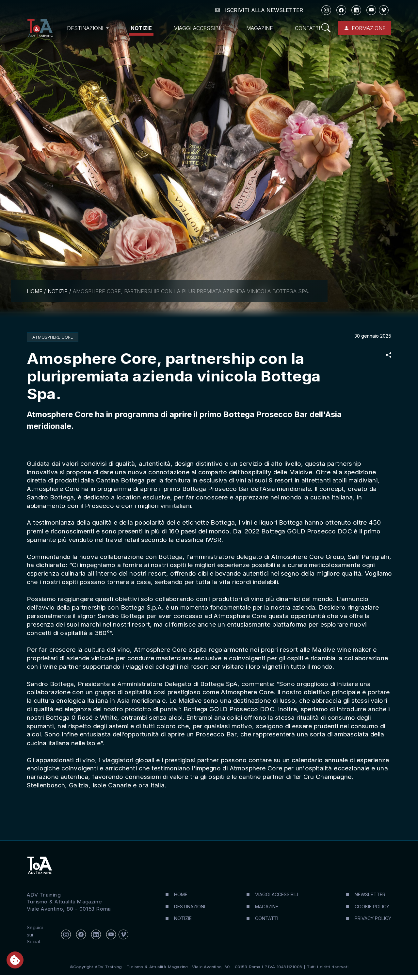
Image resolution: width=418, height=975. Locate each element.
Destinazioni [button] (86, 28)
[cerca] (325, 28)
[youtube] (371, 10)
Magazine (259, 28)
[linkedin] (356, 10)
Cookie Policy (372, 906)
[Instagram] (326, 10)
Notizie (141, 28)
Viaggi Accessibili (199, 28)
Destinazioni (189, 906)
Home (34, 291)
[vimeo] (384, 10)
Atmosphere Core (52, 337)
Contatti (307, 28)
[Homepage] (40, 28)
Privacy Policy (373, 918)
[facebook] (341, 10)
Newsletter (370, 894)
